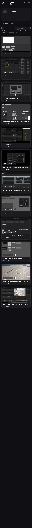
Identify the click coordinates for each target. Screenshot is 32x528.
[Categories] (2, 28)
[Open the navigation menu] (28, 3)
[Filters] (16, 28)
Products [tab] (5, 23)
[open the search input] (24, 3)
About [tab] (12, 23)
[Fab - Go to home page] (12, 3)
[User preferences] (29, 28)
